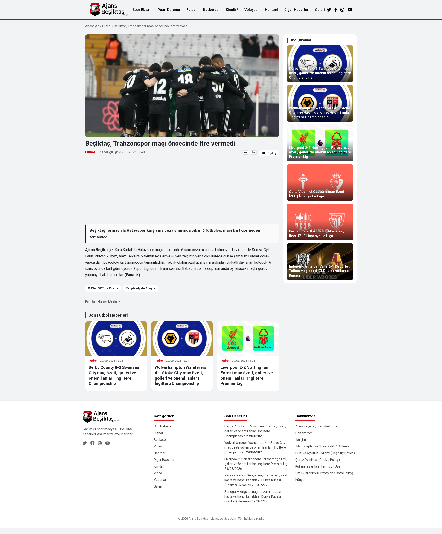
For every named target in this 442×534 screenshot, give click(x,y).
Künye (299, 480)
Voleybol (251, 10)
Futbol (191, 10)
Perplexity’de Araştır (141, 288)
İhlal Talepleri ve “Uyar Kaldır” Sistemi (322, 446)
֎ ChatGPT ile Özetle (103, 288)
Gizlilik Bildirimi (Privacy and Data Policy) (324, 473)
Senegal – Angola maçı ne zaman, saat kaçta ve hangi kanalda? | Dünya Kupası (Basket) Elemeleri (252, 496)
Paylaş (271, 153)
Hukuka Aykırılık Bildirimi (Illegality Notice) (325, 453)
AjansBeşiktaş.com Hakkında (316, 426)
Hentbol (271, 10)
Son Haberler (163, 426)
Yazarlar (160, 480)
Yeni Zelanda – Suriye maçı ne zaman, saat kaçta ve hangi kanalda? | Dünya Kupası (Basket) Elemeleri (255, 480)
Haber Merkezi (109, 302)
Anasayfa (92, 26)
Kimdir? (232, 10)
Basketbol (211, 10)
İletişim (300, 440)
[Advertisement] (182, 190)
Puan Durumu (169, 10)
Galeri (320, 10)
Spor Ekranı (142, 10)
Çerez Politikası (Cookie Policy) (317, 460)
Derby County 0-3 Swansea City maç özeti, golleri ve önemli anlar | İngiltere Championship (255, 431)
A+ (253, 152)
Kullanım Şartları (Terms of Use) (318, 466)
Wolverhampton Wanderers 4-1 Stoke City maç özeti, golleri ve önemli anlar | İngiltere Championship (255, 447)
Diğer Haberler (296, 10)
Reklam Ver (303, 433)
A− (245, 152)
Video (158, 473)
